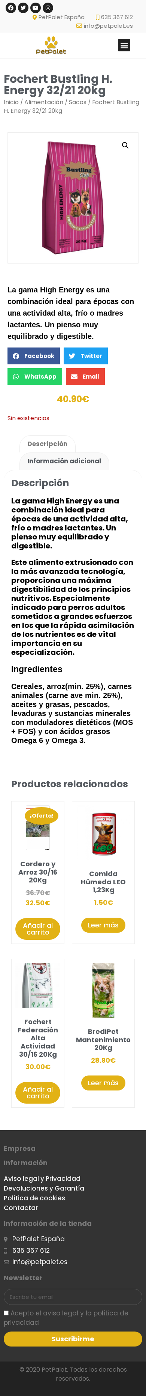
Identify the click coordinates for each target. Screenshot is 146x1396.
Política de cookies (34, 1198)
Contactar (21, 1207)
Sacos (77, 102)
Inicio (11, 102)
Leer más (103, 925)
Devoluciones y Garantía (44, 1188)
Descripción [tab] (47, 443)
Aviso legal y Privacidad (42, 1178)
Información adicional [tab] (64, 461)
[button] (124, 45)
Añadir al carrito (38, 929)
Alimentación (43, 102)
